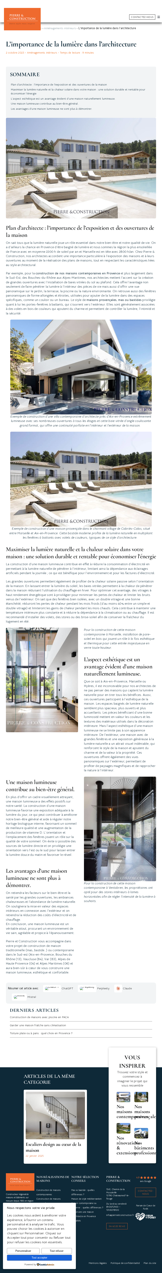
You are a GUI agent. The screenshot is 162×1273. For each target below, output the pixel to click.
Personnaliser (23, 1250)
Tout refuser (56, 1250)
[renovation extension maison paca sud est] (123, 1125)
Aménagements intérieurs (42, 52)
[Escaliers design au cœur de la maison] (55, 1094)
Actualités (76, 1220)
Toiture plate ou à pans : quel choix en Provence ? (41, 1033)
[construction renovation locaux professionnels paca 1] (141, 1130)
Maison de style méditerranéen (86, 1198)
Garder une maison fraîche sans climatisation (38, 1025)
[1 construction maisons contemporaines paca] (123, 1093)
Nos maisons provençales (146, 1111)
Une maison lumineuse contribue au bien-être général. (44, 103)
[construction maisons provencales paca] (141, 1093)
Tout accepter (39, 1257)
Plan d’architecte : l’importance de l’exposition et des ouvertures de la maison (59, 84)
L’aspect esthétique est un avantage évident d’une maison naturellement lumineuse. (63, 98)
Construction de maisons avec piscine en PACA (39, 1017)
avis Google (145, 1181)
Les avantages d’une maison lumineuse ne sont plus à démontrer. (51, 108)
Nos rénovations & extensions (128, 1145)
